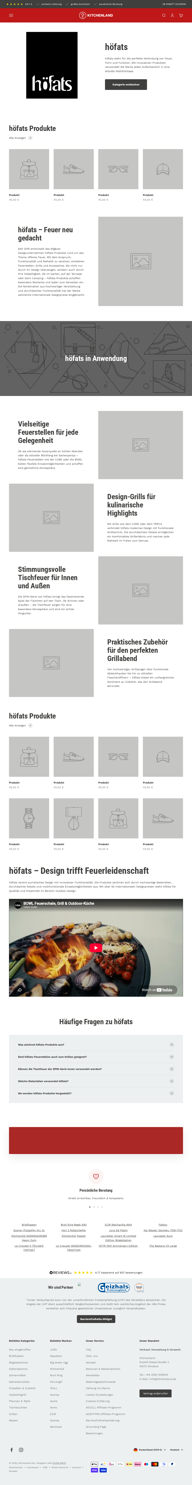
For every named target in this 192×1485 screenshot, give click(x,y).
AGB (45, 1467)
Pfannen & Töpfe (19, 1401)
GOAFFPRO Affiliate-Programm (105, 1414)
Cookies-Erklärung (98, 1401)
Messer (13, 1420)
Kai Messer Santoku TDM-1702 (163, 1230)
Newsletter (93, 1375)
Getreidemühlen (19, 1381)
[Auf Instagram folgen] (21, 1449)
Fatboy (163, 1224)
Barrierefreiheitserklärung (102, 1420)
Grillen (13, 1414)
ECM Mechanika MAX (118, 1224)
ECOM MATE (59, 1463)
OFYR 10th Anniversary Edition (118, 1245)
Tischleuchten (18, 1407)
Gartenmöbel (17, 1375)
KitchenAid (57, 1368)
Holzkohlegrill (17, 1394)
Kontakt (91, 1362)
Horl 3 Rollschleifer (74, 1230)
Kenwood (56, 1426)
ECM (53, 1414)
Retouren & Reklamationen (103, 1368)
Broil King (56, 1375)
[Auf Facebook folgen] (11, 1449)
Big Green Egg (59, 1362)
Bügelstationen (18, 1362)
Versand (76, 1467)
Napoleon (56, 1355)
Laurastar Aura (162, 1235)
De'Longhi (56, 1381)
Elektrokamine (18, 1368)
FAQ (88, 1349)
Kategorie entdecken (126, 84)
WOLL (53, 1388)
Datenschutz (16, 1467)
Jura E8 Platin (118, 1230)
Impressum (33, 1467)
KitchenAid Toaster (74, 1235)
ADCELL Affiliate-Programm (103, 1407)
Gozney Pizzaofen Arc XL (29, 1230)
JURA (53, 1349)
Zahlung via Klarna (98, 1388)
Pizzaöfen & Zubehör (22, 1388)
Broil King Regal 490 (74, 1224)
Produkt (14, 194)
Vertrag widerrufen (155, 1393)
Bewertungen (94, 1433)
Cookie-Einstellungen (99, 1394)
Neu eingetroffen (20, 1349)
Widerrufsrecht (59, 1467)
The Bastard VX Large (163, 1245)
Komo (53, 1407)
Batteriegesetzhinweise (101, 1381)
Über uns (92, 1355)
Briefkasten (29, 1224)
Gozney (54, 1394)
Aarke (53, 1401)
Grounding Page (96, 1426)
